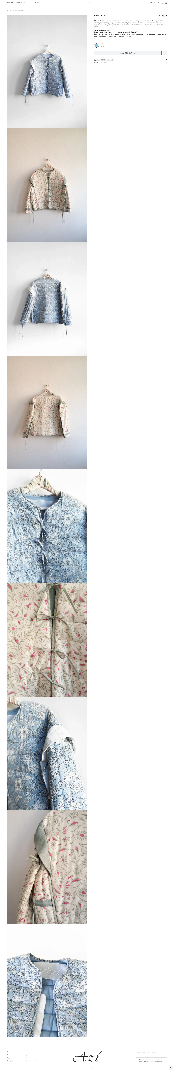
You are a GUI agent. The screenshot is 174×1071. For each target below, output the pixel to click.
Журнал (10, 1058)
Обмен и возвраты (32, 1061)
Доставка (29, 1055)
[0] (162, 3)
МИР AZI (29, 3)
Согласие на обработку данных (93, 1067)
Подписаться (162, 1056)
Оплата (28, 1058)
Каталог (10, 3)
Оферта (105, 1067)
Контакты (29, 1052)
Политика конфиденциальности (74, 1067)
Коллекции (20, 3)
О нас (37, 3)
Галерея (10, 1061)
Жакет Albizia (19, 10)
